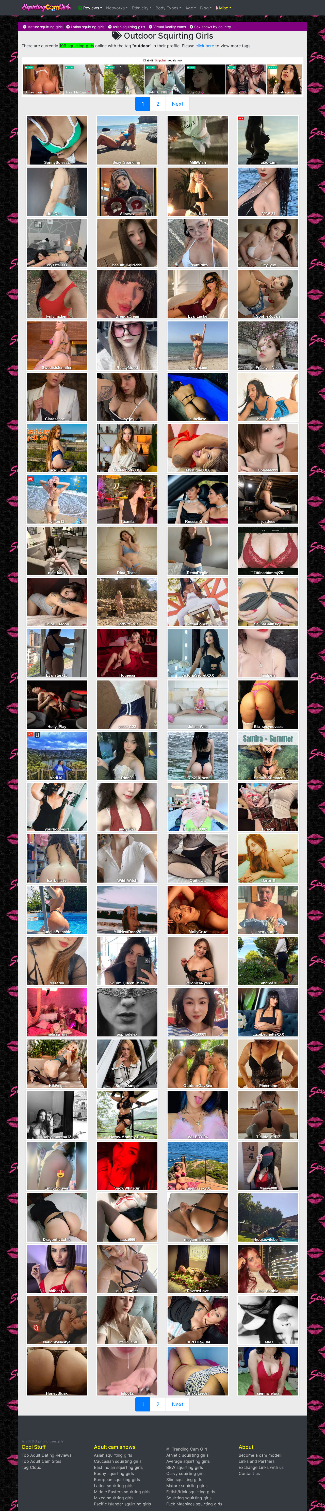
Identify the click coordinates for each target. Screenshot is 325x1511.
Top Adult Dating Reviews (46, 1455)
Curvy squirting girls (185, 1473)
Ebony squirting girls (114, 1473)
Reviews (90, 7)
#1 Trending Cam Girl (186, 1449)
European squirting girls (117, 1479)
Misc (223, 7)
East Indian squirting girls (118, 1467)
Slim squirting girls (184, 1479)
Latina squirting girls (87, 27)
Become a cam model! (260, 1455)
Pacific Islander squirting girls (122, 1503)
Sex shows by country (212, 27)
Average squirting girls (188, 1461)
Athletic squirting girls (187, 1455)
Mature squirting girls (44, 27)
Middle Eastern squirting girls (122, 1491)
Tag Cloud (31, 1467)
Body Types (167, 7)
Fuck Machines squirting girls (194, 1503)
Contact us (249, 1473)
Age (189, 7)
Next (177, 104)
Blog (204, 7)
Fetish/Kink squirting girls (190, 1491)
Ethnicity (140, 7)
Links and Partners (256, 1461)
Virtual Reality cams (169, 27)
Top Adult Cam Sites (41, 1461)
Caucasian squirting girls (117, 1461)
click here (205, 45)
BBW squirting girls (184, 1467)
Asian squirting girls (128, 27)
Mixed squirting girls (113, 1497)
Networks (115, 7)
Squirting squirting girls (189, 1497)
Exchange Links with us (261, 1467)
